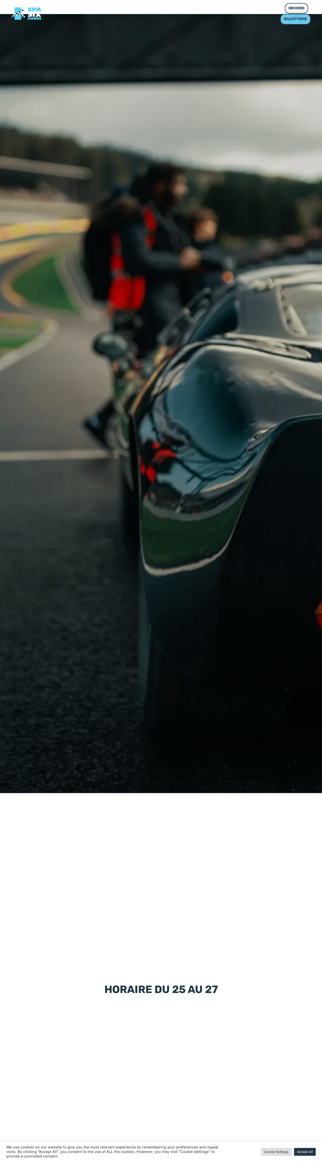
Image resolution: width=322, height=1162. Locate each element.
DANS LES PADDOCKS (135, 8)
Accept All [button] (305, 1152)
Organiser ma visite (189, 8)
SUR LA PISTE (88, 8)
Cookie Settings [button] (276, 1152)
